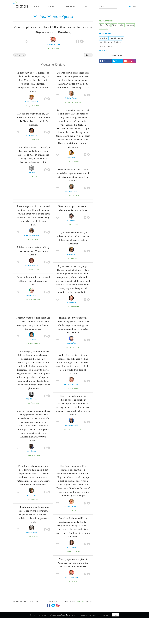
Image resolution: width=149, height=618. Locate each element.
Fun (27, 299)
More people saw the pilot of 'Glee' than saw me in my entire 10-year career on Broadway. (73, 563)
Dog (77, 388)
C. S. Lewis (117, 42)
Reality (70, 551)
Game (78, 347)
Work (68, 307)
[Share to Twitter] (82, 41)
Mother (121, 25)
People (50, 49)
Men (29, 403)
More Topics (103, 29)
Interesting (130, 25)
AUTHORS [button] (51, 6)
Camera (38, 343)
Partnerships (78, 429)
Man (33, 177)
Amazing (37, 139)
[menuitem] (65, 601)
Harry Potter (36, 299)
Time (73, 195)
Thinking (69, 347)
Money (30, 177)
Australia (71, 102)
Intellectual (33, 106)
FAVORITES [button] (86, 6)
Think (69, 224)
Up (29, 499)
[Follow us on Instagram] (129, 61)
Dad (32, 139)
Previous (20, 55)
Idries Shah (104, 38)
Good (71, 510)
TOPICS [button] (36, 6)
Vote (37, 403)
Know (77, 195)
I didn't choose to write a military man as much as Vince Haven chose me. (33, 251)
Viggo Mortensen (106, 42)
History (69, 161)
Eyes (73, 161)
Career (56, 49)
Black (27, 106)
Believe (36, 536)
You (73, 224)
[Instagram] (58, 605)
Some (30, 299)
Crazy (32, 499)
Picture (33, 403)
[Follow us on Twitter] (117, 61)
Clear (39, 106)
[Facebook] (48, 605)
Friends (76, 510)
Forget (77, 161)
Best (101, 25)
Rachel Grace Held (106, 46)
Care (37, 177)
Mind (72, 307)
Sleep (36, 499)
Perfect (69, 388)
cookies (43, 615)
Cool (34, 343)
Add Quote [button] (80, 601)
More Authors (103, 50)
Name (38, 455)
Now (66, 102)
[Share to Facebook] (77, 41)
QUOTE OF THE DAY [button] (69, 6)
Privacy (72, 601)
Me (33, 239)
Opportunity (28, 343)
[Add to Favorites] (26, 41)
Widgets (89, 601)
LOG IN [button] (133, 6)
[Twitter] (53, 605)
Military (36, 269)
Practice (76, 307)
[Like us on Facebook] (105, 61)
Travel (36, 239)
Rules (72, 258)
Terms (65, 601)
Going (76, 224)
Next (87, 55)
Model (74, 388)
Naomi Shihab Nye (116, 38)
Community (76, 551)
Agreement (77, 102)
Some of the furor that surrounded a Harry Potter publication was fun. (33, 281)
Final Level (39, 601)
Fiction (76, 258)
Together (70, 429)
